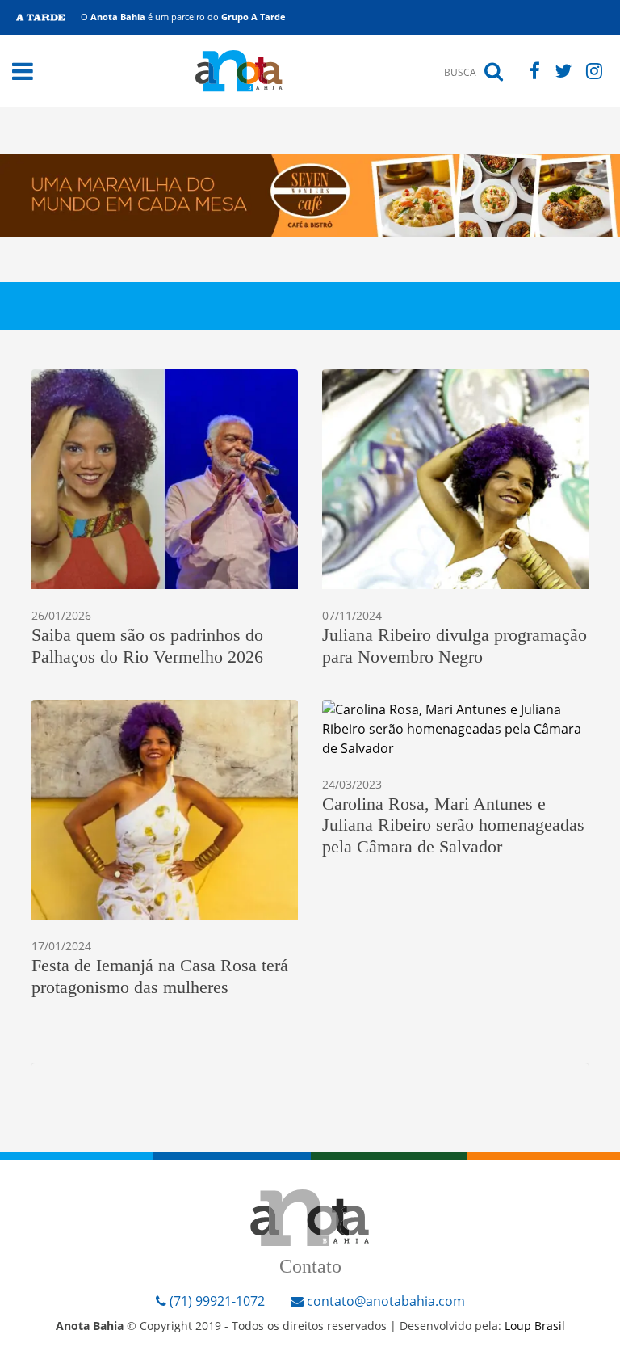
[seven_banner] (310, 194)
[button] (22, 71)
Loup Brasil (535, 1325)
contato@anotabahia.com (386, 1301)
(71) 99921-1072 (215, 1301)
